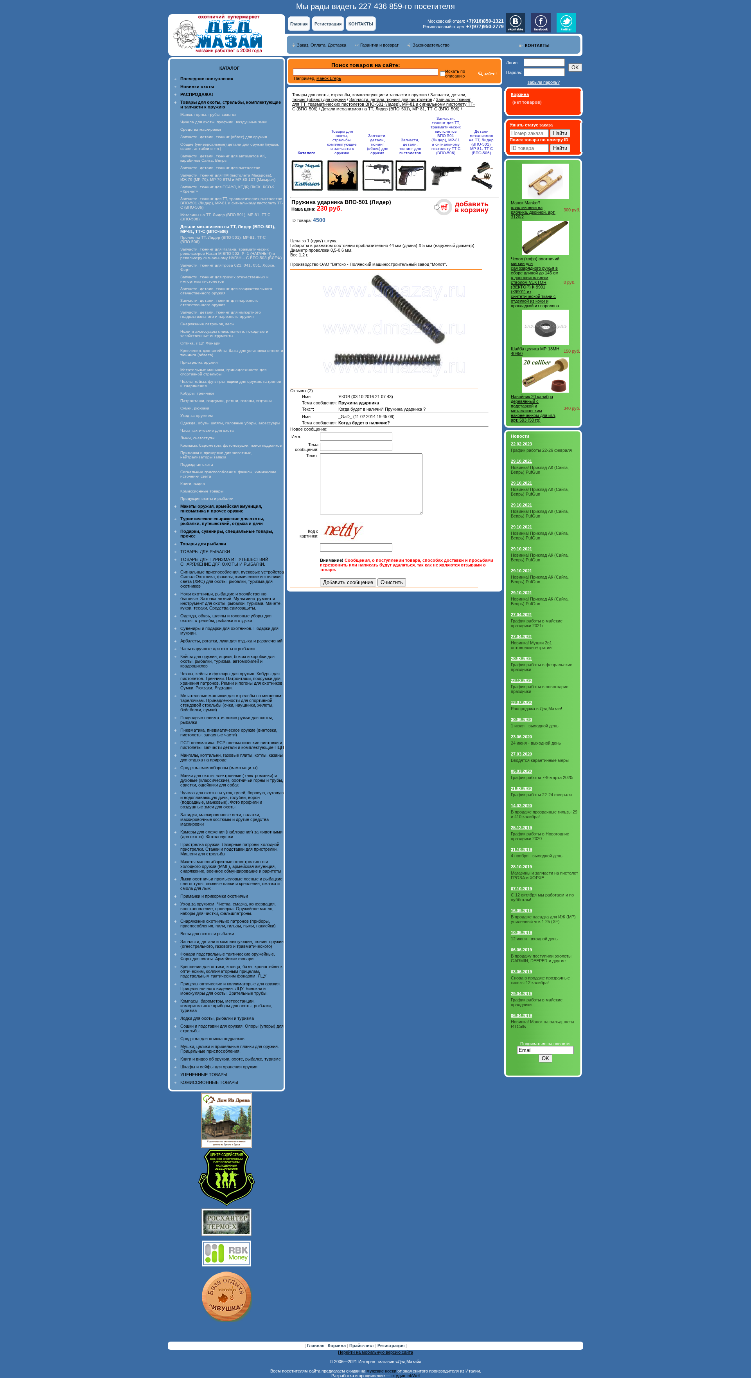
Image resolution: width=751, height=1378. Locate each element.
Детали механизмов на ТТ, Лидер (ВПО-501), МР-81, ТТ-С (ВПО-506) (390, 108)
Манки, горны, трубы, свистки (208, 114)
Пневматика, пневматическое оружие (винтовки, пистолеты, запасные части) (228, 732)
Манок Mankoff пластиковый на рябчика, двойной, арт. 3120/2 (533, 209)
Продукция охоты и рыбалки (207, 498)
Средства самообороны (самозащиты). (219, 767)
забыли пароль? (544, 82)
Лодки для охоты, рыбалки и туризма (217, 1018)
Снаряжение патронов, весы (207, 324)
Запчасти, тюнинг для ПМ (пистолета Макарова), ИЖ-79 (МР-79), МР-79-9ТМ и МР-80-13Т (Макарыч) (227, 177)
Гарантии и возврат (379, 45)
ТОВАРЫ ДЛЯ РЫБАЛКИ (205, 551)
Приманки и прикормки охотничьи (214, 896)
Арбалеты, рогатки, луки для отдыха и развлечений (231, 640)
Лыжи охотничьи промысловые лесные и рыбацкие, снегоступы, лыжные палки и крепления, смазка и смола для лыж (232, 884)
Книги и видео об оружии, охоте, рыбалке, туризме (230, 1059)
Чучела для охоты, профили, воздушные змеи (224, 122)
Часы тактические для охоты (207, 430)
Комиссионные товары (201, 491)
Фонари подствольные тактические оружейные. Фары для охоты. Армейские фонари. (227, 956)
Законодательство (431, 45)
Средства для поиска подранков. (213, 1038)
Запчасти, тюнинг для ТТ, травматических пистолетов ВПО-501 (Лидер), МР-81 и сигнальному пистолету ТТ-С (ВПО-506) (231, 203)
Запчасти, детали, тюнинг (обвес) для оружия (223, 137)
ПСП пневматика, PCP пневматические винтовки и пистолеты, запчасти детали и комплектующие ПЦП (232, 745)
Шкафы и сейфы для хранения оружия (218, 1066)
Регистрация (327, 24)
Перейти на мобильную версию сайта (375, 1352)
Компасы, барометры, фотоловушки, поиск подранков (231, 445)
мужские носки (381, 1371)
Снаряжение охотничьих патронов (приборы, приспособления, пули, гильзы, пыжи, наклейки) (228, 923)
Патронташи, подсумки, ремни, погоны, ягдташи (226, 401)
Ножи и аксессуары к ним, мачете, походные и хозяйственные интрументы (224, 333)
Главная (298, 24)
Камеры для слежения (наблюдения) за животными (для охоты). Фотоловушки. (231, 834)
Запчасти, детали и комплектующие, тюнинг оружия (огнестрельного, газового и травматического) (232, 944)
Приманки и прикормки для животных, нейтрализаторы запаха (216, 455)
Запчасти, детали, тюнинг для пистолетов (220, 168)
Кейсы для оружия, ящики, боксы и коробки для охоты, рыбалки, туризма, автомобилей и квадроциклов (227, 661)
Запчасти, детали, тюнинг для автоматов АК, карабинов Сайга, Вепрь (223, 158)
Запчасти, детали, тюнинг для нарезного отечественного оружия (219, 302)
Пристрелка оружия (198, 362)
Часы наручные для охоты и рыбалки (217, 648)
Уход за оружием (196, 415)
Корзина (337, 1345)
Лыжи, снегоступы (197, 438)
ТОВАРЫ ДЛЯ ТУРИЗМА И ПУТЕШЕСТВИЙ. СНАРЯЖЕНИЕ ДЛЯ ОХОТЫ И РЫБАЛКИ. (224, 561)
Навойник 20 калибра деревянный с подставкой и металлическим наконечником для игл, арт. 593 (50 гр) (533, 408)
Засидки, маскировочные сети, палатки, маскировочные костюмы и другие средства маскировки (224, 819)
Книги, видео (192, 484)
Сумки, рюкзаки (194, 408)
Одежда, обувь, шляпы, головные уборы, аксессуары (230, 423)
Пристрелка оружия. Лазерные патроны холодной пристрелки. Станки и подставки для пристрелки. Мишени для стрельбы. (229, 849)
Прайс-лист (362, 1345)
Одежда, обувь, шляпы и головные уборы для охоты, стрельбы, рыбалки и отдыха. (225, 618)
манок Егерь (328, 78)
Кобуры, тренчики (197, 393)
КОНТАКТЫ (361, 24)
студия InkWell (406, 1375)
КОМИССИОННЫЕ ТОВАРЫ (209, 1082)
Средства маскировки (200, 129)
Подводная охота (196, 464)
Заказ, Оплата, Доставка (321, 45)
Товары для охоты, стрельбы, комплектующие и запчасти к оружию (359, 94)
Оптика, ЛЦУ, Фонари (200, 343)
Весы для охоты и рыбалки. (207, 933)
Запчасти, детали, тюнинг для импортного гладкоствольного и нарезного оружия (220, 314)
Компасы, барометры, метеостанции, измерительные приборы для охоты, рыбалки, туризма (226, 1006)
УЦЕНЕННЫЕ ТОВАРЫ (203, 1074)
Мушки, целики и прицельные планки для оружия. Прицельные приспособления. (229, 1048)
